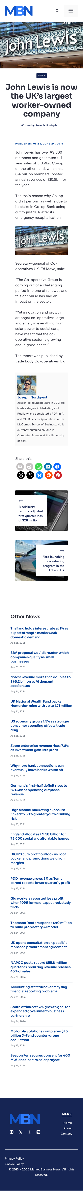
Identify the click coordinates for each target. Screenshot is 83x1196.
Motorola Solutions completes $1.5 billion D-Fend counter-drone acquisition (39, 1035)
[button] (57, 11)
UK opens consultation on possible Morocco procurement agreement (38, 945)
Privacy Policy (14, 1158)
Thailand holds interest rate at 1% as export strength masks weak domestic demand (39, 632)
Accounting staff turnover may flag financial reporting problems (38, 989)
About (67, 1128)
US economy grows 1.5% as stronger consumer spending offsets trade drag (39, 725)
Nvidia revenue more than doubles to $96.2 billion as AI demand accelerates (40, 681)
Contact (66, 1133)
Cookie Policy (14, 1164)
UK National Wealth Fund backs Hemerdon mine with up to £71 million (41, 703)
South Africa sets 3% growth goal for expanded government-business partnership (40, 1011)
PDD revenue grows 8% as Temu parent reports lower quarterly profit (40, 880)
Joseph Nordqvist (46, 125)
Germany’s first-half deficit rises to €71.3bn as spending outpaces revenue (38, 789)
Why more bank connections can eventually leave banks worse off (37, 768)
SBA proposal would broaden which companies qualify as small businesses (39, 657)
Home (67, 1123)
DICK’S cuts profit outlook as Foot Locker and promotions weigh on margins (38, 858)
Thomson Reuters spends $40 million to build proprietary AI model (41, 925)
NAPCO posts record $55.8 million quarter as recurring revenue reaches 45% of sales (40, 967)
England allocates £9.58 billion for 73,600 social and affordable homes (39, 836)
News (41, 75)
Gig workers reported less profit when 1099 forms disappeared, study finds (40, 902)
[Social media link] (12, 1132)
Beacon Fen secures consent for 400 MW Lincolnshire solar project (40, 1057)
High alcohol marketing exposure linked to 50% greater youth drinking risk (40, 814)
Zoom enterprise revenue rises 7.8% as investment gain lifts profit (39, 748)
